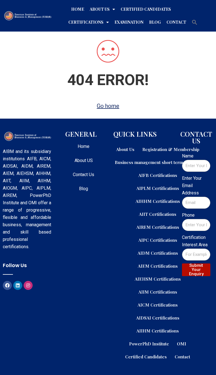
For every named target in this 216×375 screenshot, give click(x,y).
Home (77, 9)
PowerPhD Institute (149, 344)
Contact (176, 22)
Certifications (86, 22)
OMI (181, 344)
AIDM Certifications (158, 253)
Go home (108, 106)
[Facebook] (7, 285)
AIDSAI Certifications (157, 318)
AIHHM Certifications (158, 201)
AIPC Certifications (157, 240)
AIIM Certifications (157, 292)
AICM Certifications (158, 305)
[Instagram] (28, 285)
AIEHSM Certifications (158, 279)
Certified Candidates (146, 9)
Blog (155, 22)
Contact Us (83, 174)
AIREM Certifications (157, 227)
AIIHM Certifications (157, 331)
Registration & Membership (170, 149)
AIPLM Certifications (157, 188)
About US (84, 160)
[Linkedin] (17, 285)
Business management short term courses (158, 162)
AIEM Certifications (158, 266)
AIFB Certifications (157, 175)
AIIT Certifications (157, 214)
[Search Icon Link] (194, 22)
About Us (100, 9)
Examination (128, 22)
